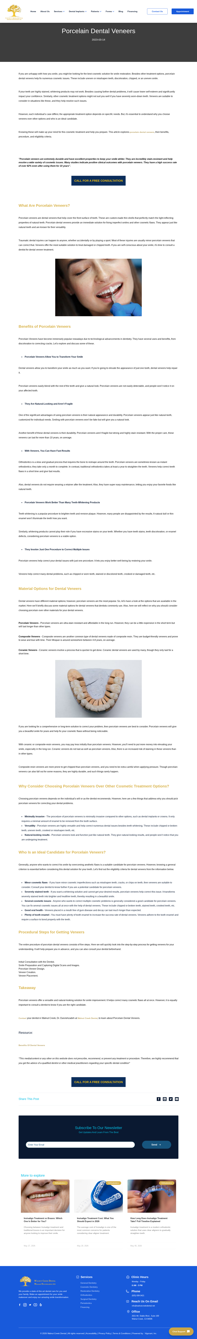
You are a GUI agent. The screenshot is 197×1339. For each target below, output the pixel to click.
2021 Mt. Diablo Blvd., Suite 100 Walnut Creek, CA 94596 (145, 1317)
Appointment (182, 11)
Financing (132, 11)
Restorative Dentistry (90, 1291)
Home (33, 11)
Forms (109, 11)
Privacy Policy (104, 1333)
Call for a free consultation (98, 180)
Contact (22, 1018)
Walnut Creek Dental (87, 1018)
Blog (121, 11)
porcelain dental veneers (142, 132)
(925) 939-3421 (138, 1295)
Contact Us (157, 11)
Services (58, 11)
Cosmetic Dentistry (89, 1287)
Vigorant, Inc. (151, 1333)
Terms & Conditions (122, 1333)
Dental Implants (76, 11)
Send (154, 1144)
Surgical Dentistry (88, 1299)
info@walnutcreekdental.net (143, 1306)
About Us (45, 11)
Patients (95, 11)
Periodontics (86, 1303)
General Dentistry (88, 1283)
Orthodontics (86, 1295)
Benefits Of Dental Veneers (32, 1045)
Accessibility (91, 1333)
